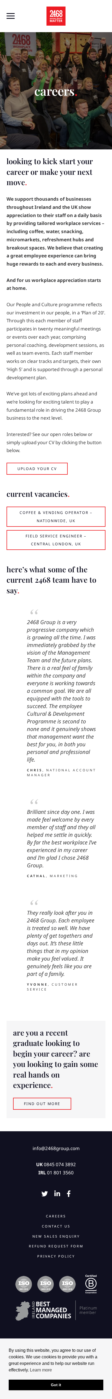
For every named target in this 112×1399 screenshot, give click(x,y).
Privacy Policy (56, 1256)
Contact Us (56, 1226)
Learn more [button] (41, 1370)
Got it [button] (56, 1385)
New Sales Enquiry (56, 1236)
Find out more (42, 1103)
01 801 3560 (60, 1172)
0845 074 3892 (60, 1164)
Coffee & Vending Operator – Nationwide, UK (56, 516)
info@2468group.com (56, 1148)
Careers (56, 1216)
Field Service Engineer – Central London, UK (56, 540)
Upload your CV (37, 468)
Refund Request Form (56, 1246)
